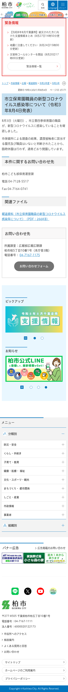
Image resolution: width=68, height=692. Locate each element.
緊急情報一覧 (34, 66)
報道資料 (32, 83)
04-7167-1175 (30, 255)
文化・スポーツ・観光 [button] (16, 479)
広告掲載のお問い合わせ (51, 548)
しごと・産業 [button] (11, 497)
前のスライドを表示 (2, 14)
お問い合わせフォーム (34, 266)
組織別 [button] (12, 525)
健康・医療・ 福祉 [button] (14, 471)
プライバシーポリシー (17, 678)
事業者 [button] (7, 515)
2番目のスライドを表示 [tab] (42, 338)
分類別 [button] (12, 433)
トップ (5, 83)
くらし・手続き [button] (12, 453)
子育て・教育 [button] (11, 462)
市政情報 (15, 83)
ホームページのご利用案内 (20, 670)
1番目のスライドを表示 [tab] (34, 338)
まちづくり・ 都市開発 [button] (17, 488)
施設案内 (9, 640)
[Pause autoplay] (25, 338)
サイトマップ (12, 662)
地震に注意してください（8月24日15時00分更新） (34, 47)
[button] (43, 5)
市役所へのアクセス (15, 634)
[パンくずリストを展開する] (64, 83)
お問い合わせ (11, 651)
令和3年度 (45, 83)
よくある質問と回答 (15, 646)
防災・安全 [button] (10, 444)
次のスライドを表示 (66, 14)
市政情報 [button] (9, 506)
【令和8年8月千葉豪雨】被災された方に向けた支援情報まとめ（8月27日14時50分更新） (34, 36)
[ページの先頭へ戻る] (56, 576)
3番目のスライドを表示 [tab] (46, 387)
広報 (24, 83)
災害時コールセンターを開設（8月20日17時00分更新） (34, 56)
